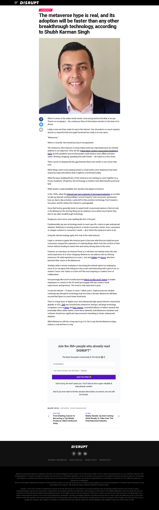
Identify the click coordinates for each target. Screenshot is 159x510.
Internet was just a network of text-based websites (88, 194)
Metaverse (65, 408)
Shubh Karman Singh (79, 408)
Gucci (103, 257)
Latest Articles (75, 460)
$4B (63, 305)
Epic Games (78, 307)
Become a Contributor (57, 460)
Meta (66, 307)
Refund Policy (105, 460)
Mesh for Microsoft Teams (95, 279)
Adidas (94, 257)
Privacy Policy (91, 460)
